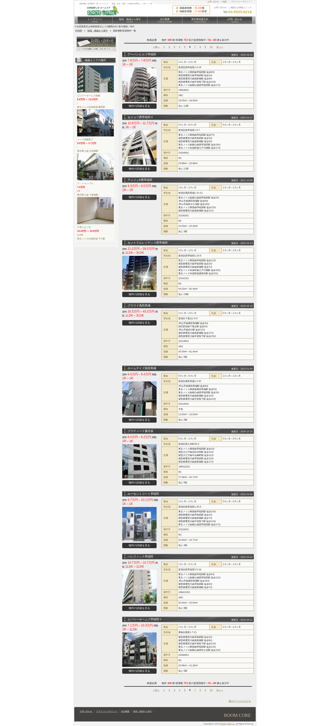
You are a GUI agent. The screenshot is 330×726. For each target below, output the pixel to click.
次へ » (219, 47)
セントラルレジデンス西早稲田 (148, 242)
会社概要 (165, 20)
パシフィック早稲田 (140, 556)
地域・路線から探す (130, 20)
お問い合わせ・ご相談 (217, 2)
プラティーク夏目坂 (140, 431)
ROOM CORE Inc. (228, 724)
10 (211, 47)
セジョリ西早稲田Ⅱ (140, 117)
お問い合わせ (234, 20)
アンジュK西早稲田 (140, 179)
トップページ (94, 20)
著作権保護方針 (200, 20)
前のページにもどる (240, 701)
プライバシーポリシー (240, 2)
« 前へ (156, 47)
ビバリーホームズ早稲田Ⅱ (145, 619)
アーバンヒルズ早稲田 (142, 54)
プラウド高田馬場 (139, 305)
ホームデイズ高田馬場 (142, 368)
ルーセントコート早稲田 (143, 493)
